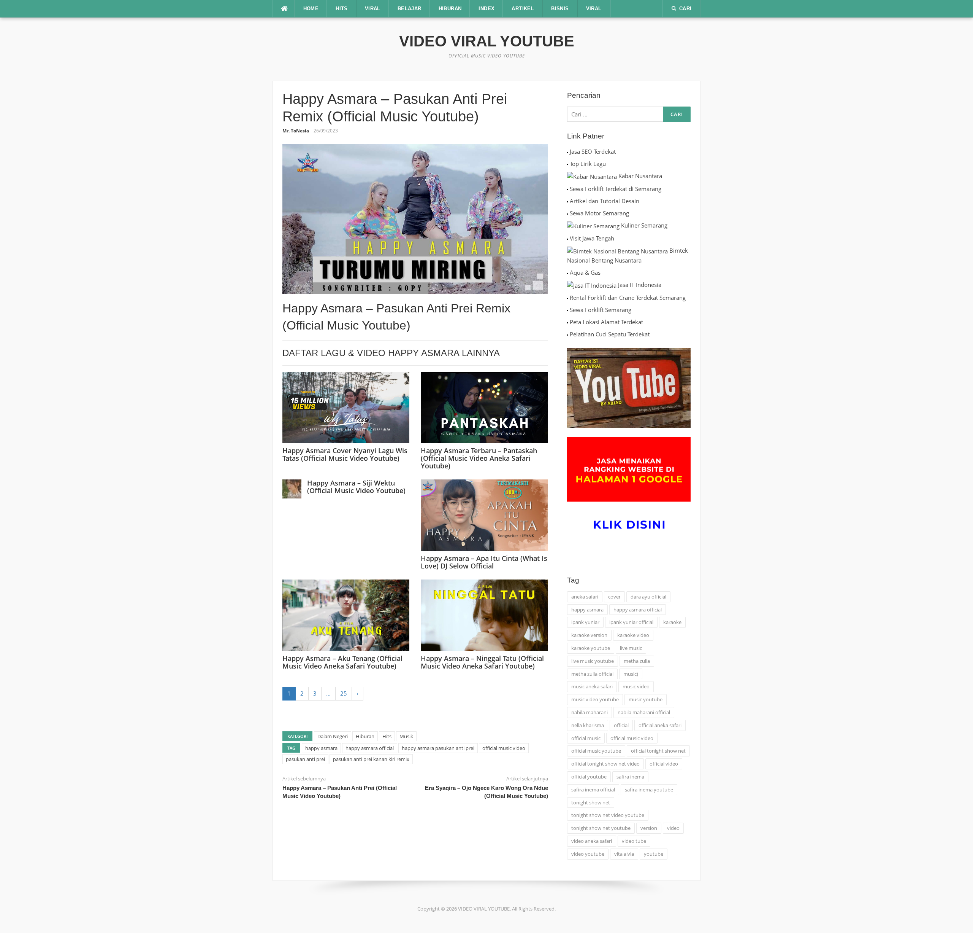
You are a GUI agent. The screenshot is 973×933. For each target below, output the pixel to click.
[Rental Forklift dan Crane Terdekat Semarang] (567, 297)
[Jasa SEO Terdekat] (567, 151)
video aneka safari (591, 840)
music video (636, 686)
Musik (406, 736)
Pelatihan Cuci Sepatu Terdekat (610, 334)
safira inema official (593, 789)
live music (631, 648)
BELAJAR (410, 8)
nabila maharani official (644, 712)
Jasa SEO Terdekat (593, 151)
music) (630, 673)
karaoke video (633, 635)
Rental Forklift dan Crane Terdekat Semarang (628, 297)
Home (311, 8)
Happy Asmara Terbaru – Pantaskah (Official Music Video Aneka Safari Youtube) (479, 458)
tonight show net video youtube (607, 815)
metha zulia (637, 661)
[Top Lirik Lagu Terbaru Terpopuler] (567, 163)
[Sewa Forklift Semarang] (567, 310)
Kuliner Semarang (644, 225)
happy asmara (321, 748)
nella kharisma (587, 725)
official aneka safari (660, 725)
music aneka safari (592, 686)
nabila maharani (589, 712)
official (621, 725)
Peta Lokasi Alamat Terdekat (606, 322)
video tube (634, 840)
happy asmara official (369, 748)
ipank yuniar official (631, 622)
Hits (386, 736)
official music (586, 738)
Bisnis (560, 8)
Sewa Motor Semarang (599, 213)
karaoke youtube (590, 648)
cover (614, 596)
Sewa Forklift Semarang (600, 310)
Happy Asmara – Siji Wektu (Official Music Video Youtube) (356, 486)
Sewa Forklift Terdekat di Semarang (615, 189)
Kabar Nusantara (640, 176)
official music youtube (596, 750)
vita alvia (624, 853)
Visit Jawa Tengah (592, 238)
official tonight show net (658, 750)
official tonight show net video (605, 763)
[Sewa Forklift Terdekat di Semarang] (567, 189)
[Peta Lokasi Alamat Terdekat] (567, 322)
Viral (594, 8)
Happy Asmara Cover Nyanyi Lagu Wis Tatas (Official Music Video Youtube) (344, 454)
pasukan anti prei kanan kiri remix (371, 759)
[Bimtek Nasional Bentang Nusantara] (617, 250)
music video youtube (595, 699)
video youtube (587, 853)
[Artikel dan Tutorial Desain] (567, 201)
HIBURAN (450, 8)
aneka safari (584, 596)
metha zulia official (592, 673)
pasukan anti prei (305, 759)
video (673, 828)
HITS (342, 8)
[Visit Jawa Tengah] (567, 238)
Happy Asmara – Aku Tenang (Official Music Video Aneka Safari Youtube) (342, 662)
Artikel (523, 8)
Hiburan (365, 736)
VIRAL (372, 8)
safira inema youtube (649, 789)
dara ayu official (648, 596)
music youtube (645, 699)
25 (343, 693)
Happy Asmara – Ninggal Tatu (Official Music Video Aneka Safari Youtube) (482, 662)
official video (664, 763)
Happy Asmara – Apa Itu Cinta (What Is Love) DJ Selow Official (484, 562)
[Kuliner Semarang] (593, 225)
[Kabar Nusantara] (592, 176)
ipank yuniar (585, 622)
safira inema (630, 776)
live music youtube (592, 661)
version (648, 828)
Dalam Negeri (332, 736)
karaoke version (589, 635)
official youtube (589, 776)
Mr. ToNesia (295, 130)
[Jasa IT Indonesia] (591, 284)
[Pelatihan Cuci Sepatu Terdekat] (567, 334)
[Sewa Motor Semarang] (567, 213)
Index (486, 8)
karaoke (672, 622)
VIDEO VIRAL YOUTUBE (486, 41)
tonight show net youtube (601, 828)
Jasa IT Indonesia (639, 284)
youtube (653, 853)
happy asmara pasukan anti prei (438, 748)
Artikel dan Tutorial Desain (604, 201)
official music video (503, 748)
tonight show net (590, 802)
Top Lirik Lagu (588, 163)
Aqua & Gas (585, 272)
